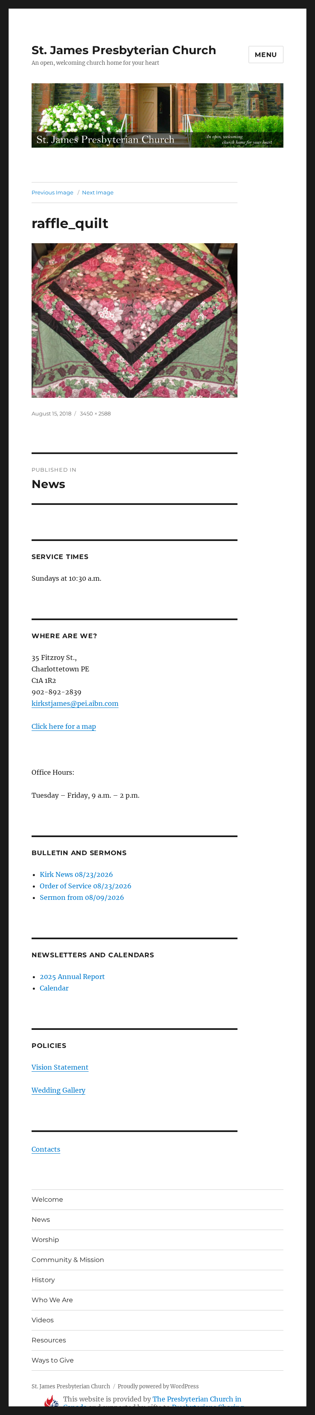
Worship (45, 1240)
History (43, 1280)
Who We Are (52, 1300)
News (41, 1219)
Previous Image (52, 192)
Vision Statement (60, 1067)
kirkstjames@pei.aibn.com (75, 703)
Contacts (46, 1149)
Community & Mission (68, 1260)
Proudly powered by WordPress (158, 1386)
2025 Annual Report (72, 976)
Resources (49, 1340)
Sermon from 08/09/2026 (82, 897)
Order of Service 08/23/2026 (86, 886)
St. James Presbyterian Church (124, 50)
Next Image (98, 192)
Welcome (47, 1199)
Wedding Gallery (58, 1090)
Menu (266, 55)
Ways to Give (53, 1360)
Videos (43, 1320)
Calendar (54, 988)
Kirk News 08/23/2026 (76, 874)
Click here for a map (64, 726)
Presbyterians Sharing (208, 1407)
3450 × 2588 (95, 413)
